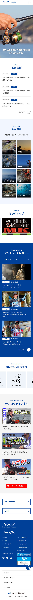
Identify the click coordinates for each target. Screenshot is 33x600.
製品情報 (4, 540)
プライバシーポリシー (9, 577)
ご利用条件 (6, 573)
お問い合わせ (5, 547)
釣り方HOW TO (16, 386)
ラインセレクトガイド (24, 547)
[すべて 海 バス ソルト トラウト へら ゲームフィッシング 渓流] (21, 259)
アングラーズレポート (7, 544)
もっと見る (22, 112)
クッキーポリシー (8, 582)
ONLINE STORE (10, 502)
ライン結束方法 (22, 544)
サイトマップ (7, 587)
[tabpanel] (16, 226)
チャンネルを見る (17, 486)
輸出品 (7, 511)
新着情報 (4, 537)
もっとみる (22, 350)
